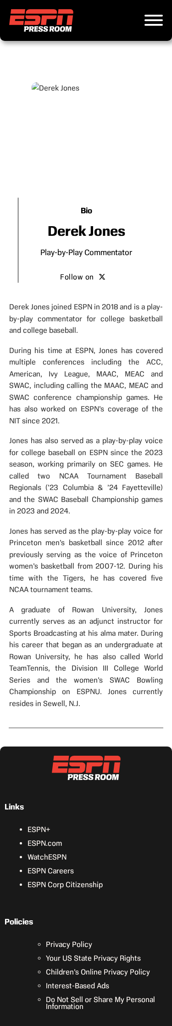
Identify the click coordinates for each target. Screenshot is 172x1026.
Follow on (77, 277)
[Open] (153, 20)
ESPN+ (39, 829)
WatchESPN (47, 857)
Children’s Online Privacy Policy (98, 972)
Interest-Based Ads (77, 985)
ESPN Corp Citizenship (65, 884)
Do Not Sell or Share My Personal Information (100, 1003)
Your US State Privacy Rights (93, 958)
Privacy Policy (69, 944)
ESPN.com (45, 843)
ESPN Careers (51, 870)
